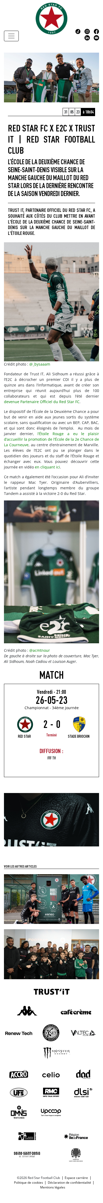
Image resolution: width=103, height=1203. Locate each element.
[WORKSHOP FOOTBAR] (51, 953)
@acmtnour (39, 650)
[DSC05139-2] (51, 819)
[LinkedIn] (87, 37)
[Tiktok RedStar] (78, 31)
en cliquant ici (47, 467)
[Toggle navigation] (11, 36)
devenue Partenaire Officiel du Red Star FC (41, 401)
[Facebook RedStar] (96, 31)
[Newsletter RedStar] (96, 37)
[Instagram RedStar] (87, 31)
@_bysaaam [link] (39, 364)
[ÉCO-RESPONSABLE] (51, 898)
